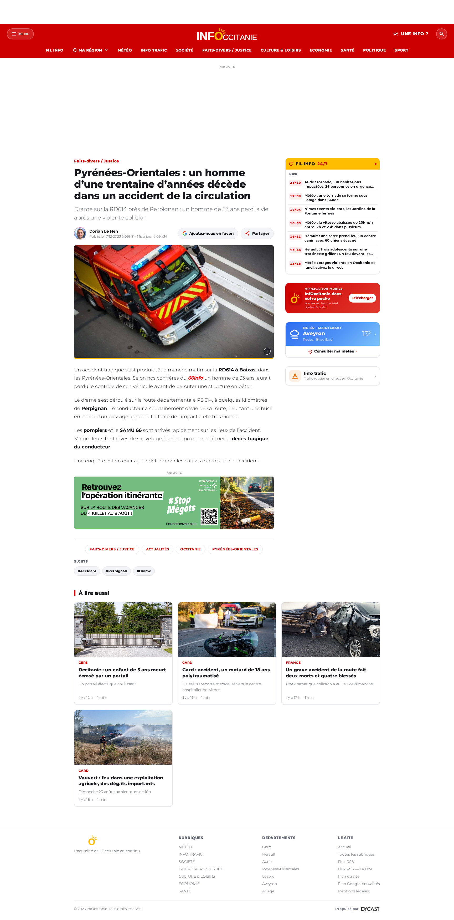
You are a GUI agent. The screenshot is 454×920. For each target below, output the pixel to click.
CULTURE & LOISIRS (281, 50)
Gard (266, 847)
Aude (267, 861)
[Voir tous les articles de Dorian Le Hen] (80, 233)
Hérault (269, 854)
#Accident (87, 571)
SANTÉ (347, 50)
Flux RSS (346, 861)
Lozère (268, 876)
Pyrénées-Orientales (235, 549)
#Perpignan (116, 571)
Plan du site (348, 876)
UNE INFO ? (410, 34)
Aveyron (269, 883)
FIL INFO (54, 50)
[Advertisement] (227, 107)
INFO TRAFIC (154, 50)
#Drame (144, 571)
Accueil (344, 847)
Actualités (157, 549)
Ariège (268, 891)
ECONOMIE (321, 50)
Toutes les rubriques (356, 854)
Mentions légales (353, 891)
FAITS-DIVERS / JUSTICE (227, 50)
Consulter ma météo (335, 351)
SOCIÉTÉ (184, 50)
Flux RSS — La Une (355, 869)
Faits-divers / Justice (96, 161)
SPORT (401, 50)
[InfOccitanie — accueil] (227, 33)
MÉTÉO (125, 50)
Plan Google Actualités (359, 883)
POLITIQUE (374, 50)
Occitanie (190, 549)
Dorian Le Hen (103, 231)
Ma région (90, 50)
